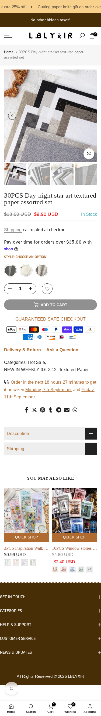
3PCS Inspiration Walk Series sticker (35, 548)
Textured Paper (74, 369)
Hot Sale (36, 362)
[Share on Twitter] (34, 410)
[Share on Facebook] (26, 410)
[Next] (89, 116)
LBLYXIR (76, 676)
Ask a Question (62, 350)
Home (8, 52)
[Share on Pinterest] (42, 410)
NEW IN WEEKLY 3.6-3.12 (30, 369)
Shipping (13, 230)
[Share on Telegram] (58, 410)
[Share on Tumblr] (50, 410)
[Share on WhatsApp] (75, 410)
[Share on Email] (66, 410)
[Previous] (12, 116)
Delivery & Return (22, 350)
